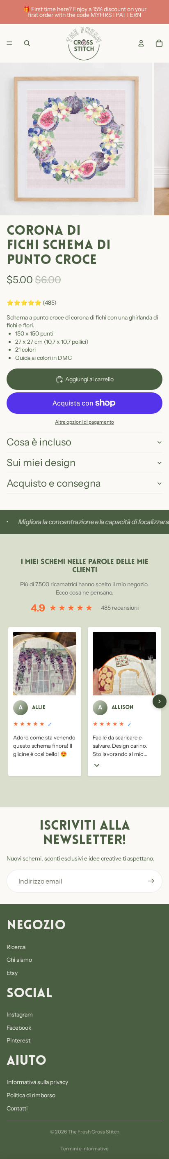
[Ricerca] (27, 43)
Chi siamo (19, 959)
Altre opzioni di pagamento (84, 422)
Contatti (17, 1108)
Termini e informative (84, 1148)
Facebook (19, 1027)
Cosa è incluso (39, 442)
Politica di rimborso (31, 1095)
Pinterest (18, 1040)
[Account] (141, 43)
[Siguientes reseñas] (160, 702)
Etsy (12, 973)
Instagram (20, 1014)
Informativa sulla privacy (37, 1082)
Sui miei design (41, 463)
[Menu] (9, 43)
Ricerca (16, 947)
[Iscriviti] (151, 881)
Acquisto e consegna (54, 483)
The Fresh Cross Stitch (93, 1132)
